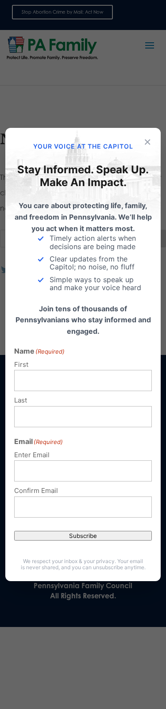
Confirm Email (36, 490)
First (21, 364)
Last (20, 400)
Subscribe (83, 535)
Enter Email (32, 455)
